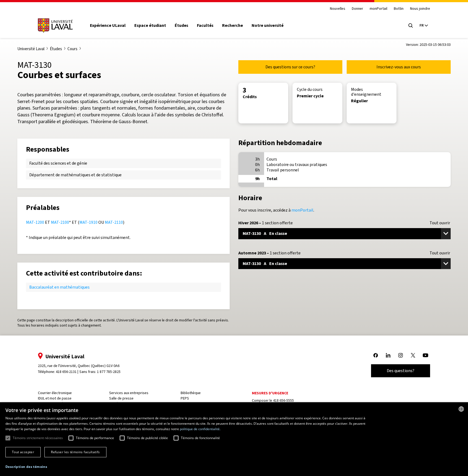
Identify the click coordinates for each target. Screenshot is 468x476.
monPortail (378, 9)
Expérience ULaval (108, 25)
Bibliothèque (191, 392)
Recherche (232, 25)
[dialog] (234, 439)
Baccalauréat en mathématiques (59, 287)
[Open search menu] (410, 25)
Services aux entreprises (128, 392)
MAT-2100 (60, 222)
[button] (26, 467)
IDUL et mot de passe (55, 398)
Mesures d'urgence (270, 393)
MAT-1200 (35, 222)
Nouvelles (337, 9)
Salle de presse (121, 398)
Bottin (399, 9)
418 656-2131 (66, 371)
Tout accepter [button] (23, 452)
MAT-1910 (88, 222)
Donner (357, 9)
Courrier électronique (55, 392)
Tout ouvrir (440, 223)
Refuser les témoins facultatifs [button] (75, 452)
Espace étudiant (150, 25)
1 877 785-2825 (109, 371)
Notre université (268, 25)
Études (181, 25)
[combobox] (461, 409)
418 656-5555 (283, 400)
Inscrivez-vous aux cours (398, 67)
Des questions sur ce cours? (290, 67)
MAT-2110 (114, 222)
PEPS (185, 398)
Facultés (205, 25)
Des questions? (400, 370)
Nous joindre (420, 9)
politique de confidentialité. (200, 429)
